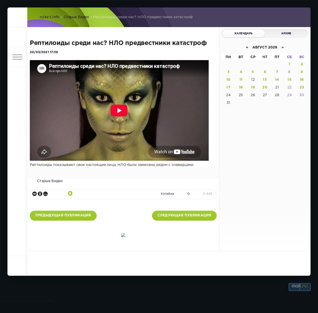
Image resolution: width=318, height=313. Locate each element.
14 (277, 79)
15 (289, 79)
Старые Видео (76, 17)
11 (240, 79)
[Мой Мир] (45, 194)
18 (241, 87)
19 (253, 87)
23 (302, 87)
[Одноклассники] (40, 194)
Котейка (167, 194)
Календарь (244, 33)
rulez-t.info (49, 17)
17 (228, 87)
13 (265, 79)
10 (228, 79)
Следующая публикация (184, 215)
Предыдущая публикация (63, 215)
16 (302, 79)
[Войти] (17, 37)
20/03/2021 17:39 (44, 52)
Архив (286, 33)
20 (264, 87)
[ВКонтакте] (34, 194)
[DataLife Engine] (17, 17)
